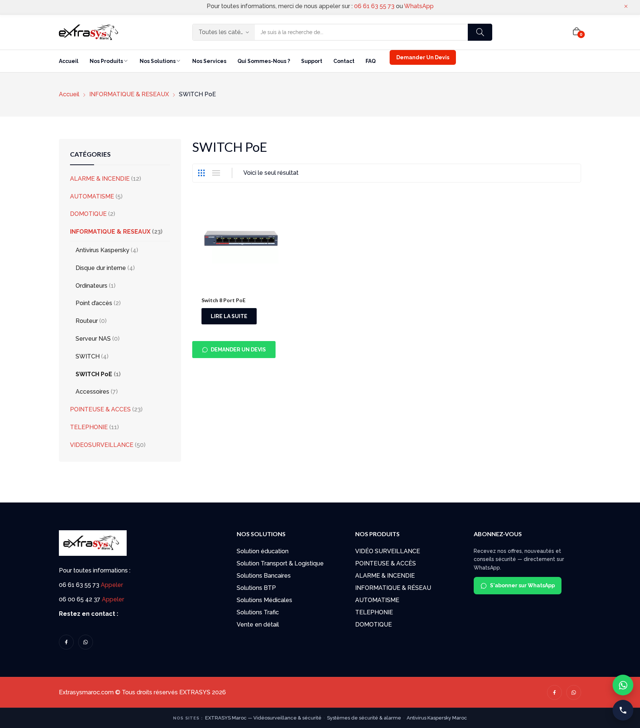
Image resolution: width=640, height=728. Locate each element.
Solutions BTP (256, 587)
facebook (66, 642)
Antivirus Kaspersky (102, 250)
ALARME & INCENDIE (100, 178)
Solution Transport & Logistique (280, 563)
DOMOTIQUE (88, 213)
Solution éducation (263, 551)
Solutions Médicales (264, 600)
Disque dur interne (101, 267)
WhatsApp (419, 6)
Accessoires (92, 391)
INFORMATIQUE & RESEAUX (110, 231)
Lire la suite (229, 316)
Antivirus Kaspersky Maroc (437, 718)
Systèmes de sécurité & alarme (364, 718)
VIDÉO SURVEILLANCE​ (387, 551)
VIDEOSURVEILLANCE (101, 444)
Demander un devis (238, 350)
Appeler (112, 584)
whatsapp (85, 642)
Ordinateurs (91, 285)
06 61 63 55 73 (374, 6)
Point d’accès (94, 303)
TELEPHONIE (89, 427)
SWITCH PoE (94, 374)
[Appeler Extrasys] (623, 710)
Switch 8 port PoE (223, 300)
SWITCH (88, 356)
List (216, 173)
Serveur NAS (93, 338)
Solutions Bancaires (264, 575)
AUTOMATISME (92, 196)
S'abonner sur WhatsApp (522, 585)
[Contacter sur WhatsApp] (623, 685)
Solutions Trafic (258, 612)
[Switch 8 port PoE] (241, 243)
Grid (201, 173)
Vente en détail (258, 624)
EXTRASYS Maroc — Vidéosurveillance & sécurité (263, 718)
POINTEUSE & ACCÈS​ (385, 563)
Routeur (87, 320)
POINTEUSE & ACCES (100, 409)
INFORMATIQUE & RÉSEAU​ (393, 587)
